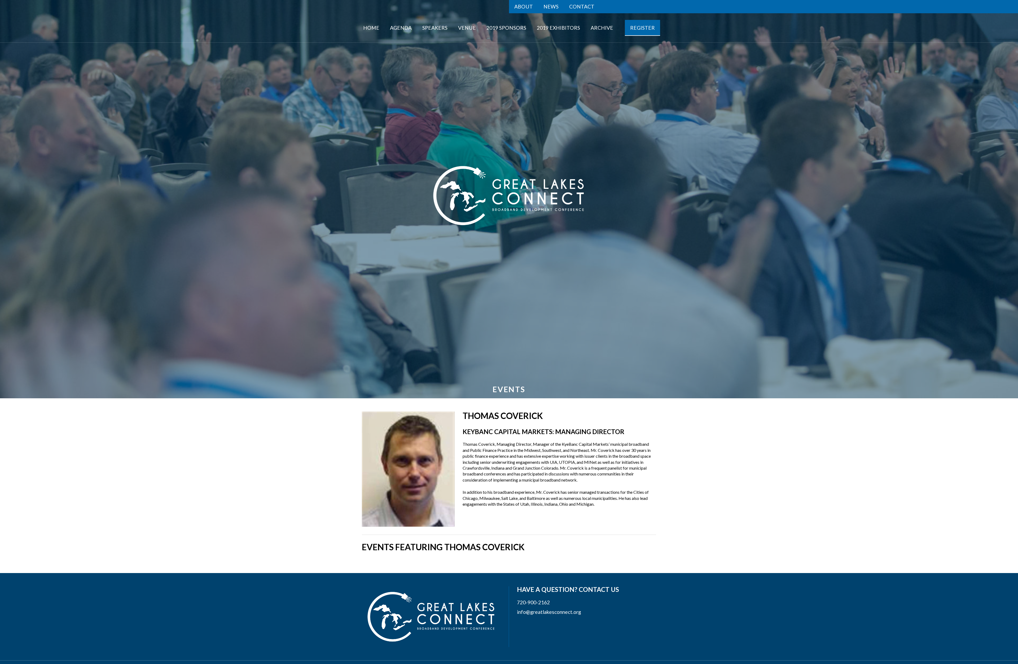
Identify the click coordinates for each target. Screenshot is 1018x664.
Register (642, 28)
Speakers (434, 28)
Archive (602, 28)
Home (371, 28)
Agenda (401, 28)
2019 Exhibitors (558, 28)
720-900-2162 (533, 602)
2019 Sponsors (506, 28)
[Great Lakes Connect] (509, 195)
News (551, 6)
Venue (467, 28)
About (523, 6)
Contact (581, 6)
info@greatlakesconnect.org (549, 612)
